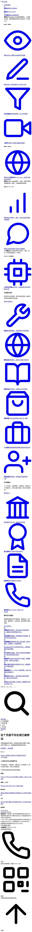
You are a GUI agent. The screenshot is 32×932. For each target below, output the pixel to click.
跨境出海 (7, 793)
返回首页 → (4, 748)
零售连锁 (18, 793)
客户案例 (8, 802)
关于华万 (3, 802)
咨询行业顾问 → (8, 301)
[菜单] (7, 719)
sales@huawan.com (6, 812)
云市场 (6, 612)
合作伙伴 (25, 802)
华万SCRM (12, 786)
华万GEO (3, 755)
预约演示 (3, 719)
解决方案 (6, 289)
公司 (5, 478)
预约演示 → (7, 493)
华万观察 (17, 755)
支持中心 (20, 802)
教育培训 (13, 793)
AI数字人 (21, 777)
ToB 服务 (24, 793)
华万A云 (8, 777)
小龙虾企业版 (19, 786)
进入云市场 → (8, 626)
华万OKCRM (4, 786)
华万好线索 (15, 777)
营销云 (8, 755)
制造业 (3, 793)
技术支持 (23, 755)
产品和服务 (7, 5)
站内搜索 (10, 748)
